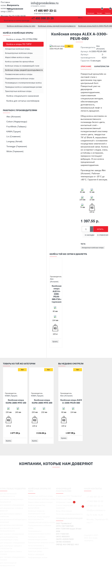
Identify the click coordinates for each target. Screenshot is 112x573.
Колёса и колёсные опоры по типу (21, 26)
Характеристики (102, 66)
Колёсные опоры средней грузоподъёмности (57, 26)
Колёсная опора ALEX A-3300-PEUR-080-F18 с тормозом (56, 294)
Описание (86, 66)
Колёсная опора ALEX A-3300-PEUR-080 (71, 401)
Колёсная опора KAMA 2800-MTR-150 (16, 401)
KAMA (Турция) (11, 395)
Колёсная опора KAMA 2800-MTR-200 (42, 401)
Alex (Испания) (100, 47)
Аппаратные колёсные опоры (93, 247)
